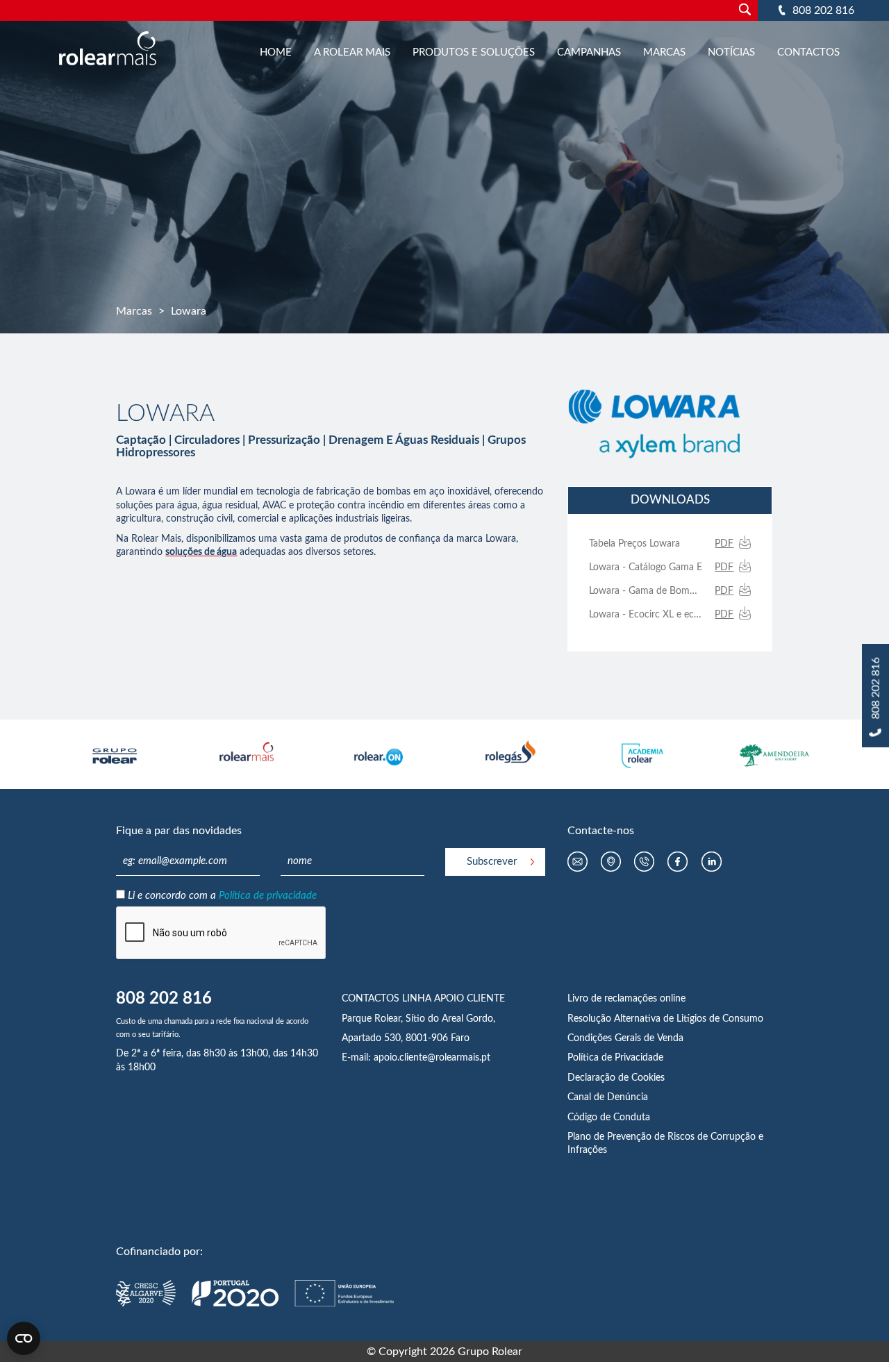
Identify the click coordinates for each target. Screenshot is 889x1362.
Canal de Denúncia (607, 1097)
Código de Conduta (608, 1117)
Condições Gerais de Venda (625, 1038)
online (673, 999)
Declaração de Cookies (616, 1078)
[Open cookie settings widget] (23, 1338)
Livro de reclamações (613, 999)
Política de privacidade (268, 895)
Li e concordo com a (222, 895)
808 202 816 (823, 10)
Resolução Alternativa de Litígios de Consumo (665, 1019)
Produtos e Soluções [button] (474, 52)
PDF (724, 544)
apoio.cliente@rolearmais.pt (432, 1058)
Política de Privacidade (615, 1058)
